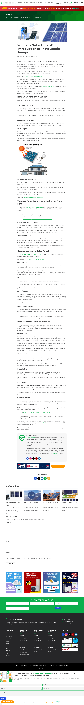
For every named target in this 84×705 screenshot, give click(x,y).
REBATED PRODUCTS (59, 2)
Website (8, 553)
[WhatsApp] (45, 478)
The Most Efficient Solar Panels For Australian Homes (69, 503)
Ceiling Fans (22, 649)
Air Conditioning (23, 640)
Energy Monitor (23, 652)
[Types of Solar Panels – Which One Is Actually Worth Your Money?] (14, 495)
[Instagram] (30, 458)
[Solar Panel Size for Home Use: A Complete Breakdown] (51, 495)
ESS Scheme (9, 636)
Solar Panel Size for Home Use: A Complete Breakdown (51, 503)
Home (7, 17)
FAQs (7, 648)
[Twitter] (33, 458)
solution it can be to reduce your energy (52, 423)
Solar (21, 642)
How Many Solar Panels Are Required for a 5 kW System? (31, 503)
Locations (8, 655)
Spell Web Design (47, 668)
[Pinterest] (36, 458)
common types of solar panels (34, 207)
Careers (8, 641)
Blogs (11, 17)
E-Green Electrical (30, 437)
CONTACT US (7, 702)
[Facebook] (27, 458)
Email (7, 547)
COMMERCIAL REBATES (49, 3)
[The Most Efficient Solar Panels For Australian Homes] (70, 495)
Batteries (22, 645)
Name (8, 541)
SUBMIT (57, 607)
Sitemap (8, 650)
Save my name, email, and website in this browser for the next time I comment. (29, 558)
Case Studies (9, 639)
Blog (7, 653)
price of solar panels (53, 327)
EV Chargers (23, 647)
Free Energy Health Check (24, 655)
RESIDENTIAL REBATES (23, 3)
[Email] (48, 478)
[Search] (70, 3)
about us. (47, 624)
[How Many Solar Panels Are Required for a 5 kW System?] (32, 495)
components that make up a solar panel (31, 254)
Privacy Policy (54, 665)
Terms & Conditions (64, 665)
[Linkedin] (39, 458)
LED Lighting (22, 635)
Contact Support (10, 646)
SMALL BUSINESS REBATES (36, 3)
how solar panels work (47, 86)
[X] (69, 634)
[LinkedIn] (42, 478)
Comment (9, 523)
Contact (65, 3)
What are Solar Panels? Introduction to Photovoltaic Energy (27, 17)
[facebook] (35, 478)
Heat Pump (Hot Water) (25, 638)
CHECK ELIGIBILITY (58, 466)
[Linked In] (76, 634)
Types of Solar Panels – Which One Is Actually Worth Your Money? (13, 504)
